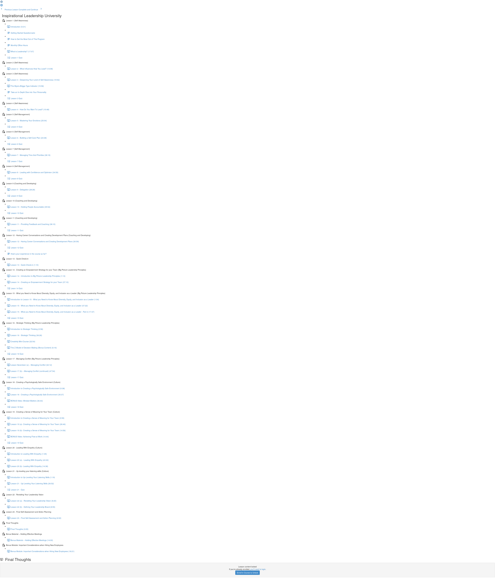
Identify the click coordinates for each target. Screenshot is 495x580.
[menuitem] (1, 6)
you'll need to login (258, 569)
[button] (1, 2)
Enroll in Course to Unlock (247, 572)
